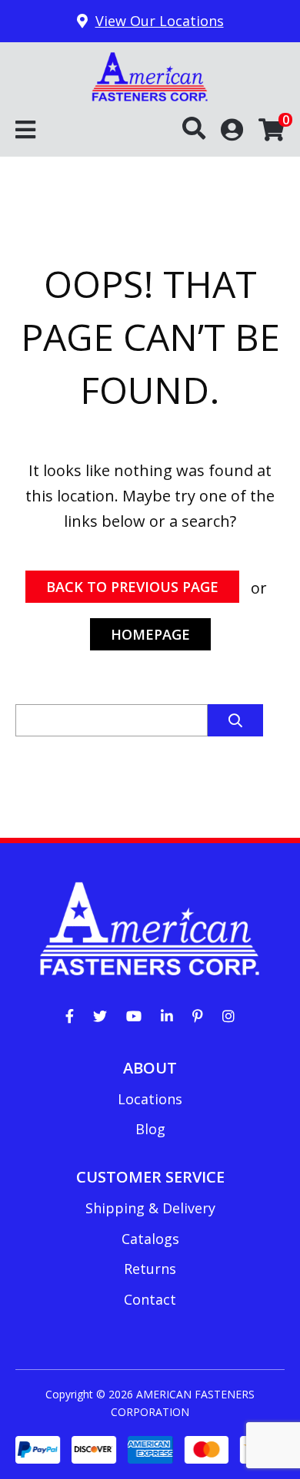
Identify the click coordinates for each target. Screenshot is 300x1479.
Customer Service (150, 1176)
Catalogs (150, 1238)
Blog (150, 1129)
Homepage (150, 634)
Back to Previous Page (132, 586)
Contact (150, 1299)
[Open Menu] (25, 130)
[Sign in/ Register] (232, 128)
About (150, 1067)
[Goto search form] (201, 129)
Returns (150, 1268)
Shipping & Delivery (150, 1208)
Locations (150, 1099)
